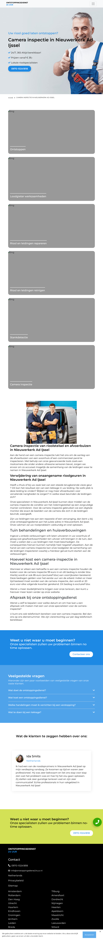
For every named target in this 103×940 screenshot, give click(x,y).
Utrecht (12, 903)
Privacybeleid (15, 880)
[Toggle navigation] (93, 3)
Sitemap (13, 885)
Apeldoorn (57, 911)
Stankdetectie (19, 337)
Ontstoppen (18, 149)
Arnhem (12, 919)
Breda (11, 927)
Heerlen (56, 907)
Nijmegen (57, 903)
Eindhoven (14, 911)
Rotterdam (14, 895)
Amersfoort (58, 895)
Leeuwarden (59, 923)
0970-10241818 (19, 68)
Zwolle (55, 919)
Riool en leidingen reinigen (27, 290)
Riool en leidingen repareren (28, 243)
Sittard (55, 927)
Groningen (14, 915)
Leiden (12, 923)
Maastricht (58, 915)
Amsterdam (15, 891)
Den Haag (14, 899)
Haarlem (13, 907)
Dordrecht (57, 899)
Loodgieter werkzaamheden (28, 196)
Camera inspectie (21, 384)
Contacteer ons (81, 654)
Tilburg (55, 891)
